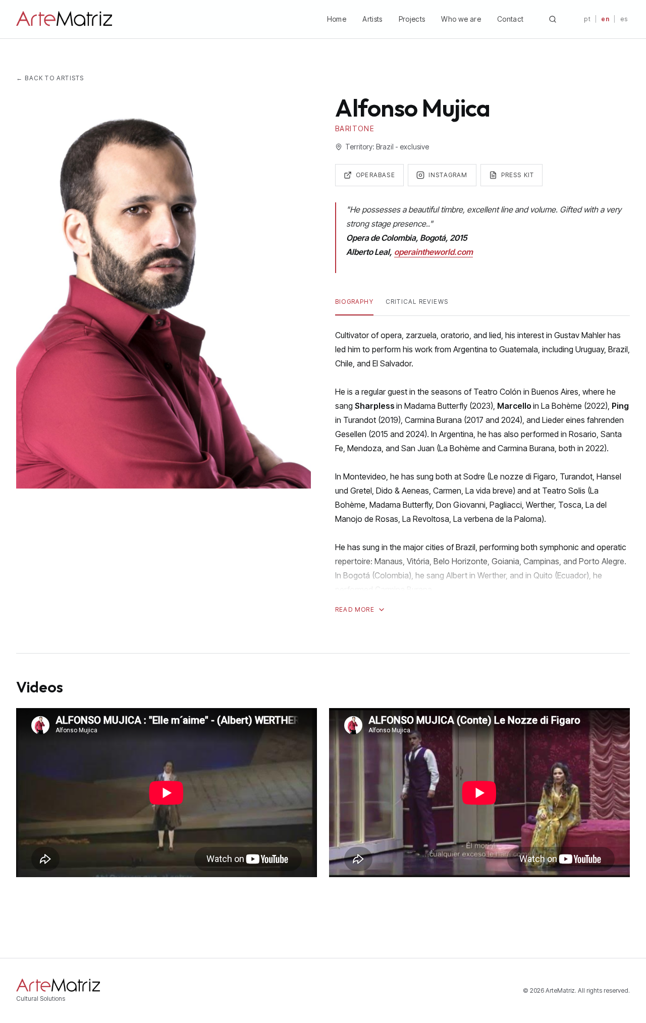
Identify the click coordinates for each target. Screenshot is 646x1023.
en (605, 19)
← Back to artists (50, 78)
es (624, 19)
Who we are (461, 19)
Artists (372, 19)
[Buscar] (553, 19)
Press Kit (517, 175)
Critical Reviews (417, 301)
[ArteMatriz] (64, 19)
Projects (412, 19)
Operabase (375, 175)
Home (336, 19)
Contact (510, 19)
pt (587, 19)
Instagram (448, 175)
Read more (354, 609)
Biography (354, 301)
